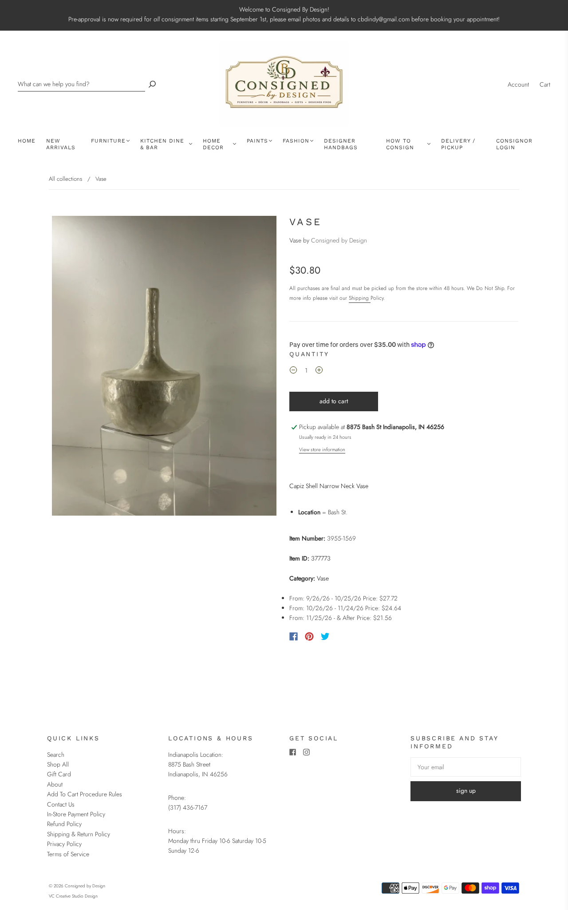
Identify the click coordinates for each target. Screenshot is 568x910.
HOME (27, 141)
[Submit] (152, 84)
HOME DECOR (213, 144)
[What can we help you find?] (81, 84)
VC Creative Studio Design (73, 896)
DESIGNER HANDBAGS (341, 144)
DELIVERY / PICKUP (458, 144)
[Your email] (465, 767)
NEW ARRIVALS (60, 144)
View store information (322, 449)
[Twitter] (325, 636)
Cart (545, 84)
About (55, 784)
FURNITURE (108, 141)
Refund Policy (64, 823)
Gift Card (59, 774)
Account (518, 84)
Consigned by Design (339, 240)
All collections (65, 179)
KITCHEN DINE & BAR (162, 144)
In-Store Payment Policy (76, 814)
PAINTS (257, 141)
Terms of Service (68, 854)
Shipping (360, 298)
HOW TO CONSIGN (400, 144)
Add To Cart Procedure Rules (84, 794)
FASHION (296, 141)
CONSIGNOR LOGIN (514, 144)
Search (55, 754)
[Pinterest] (309, 636)
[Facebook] (293, 636)
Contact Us (61, 804)
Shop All (58, 764)
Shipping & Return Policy (78, 834)
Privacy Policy (64, 843)
